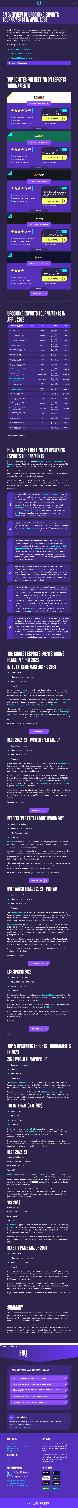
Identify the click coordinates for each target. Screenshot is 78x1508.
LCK (48, 1007)
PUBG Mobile (12, 842)
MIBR (52, 705)
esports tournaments (44, 461)
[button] (39, 293)
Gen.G (16, 1021)
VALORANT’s (12, 1225)
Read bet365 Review (39, 143)
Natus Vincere (12, 705)
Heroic (46, 705)
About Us (27, 1444)
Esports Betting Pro (21, 1417)
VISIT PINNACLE (37, 963)
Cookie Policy (11, 1444)
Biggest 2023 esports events (22, 58)
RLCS (47, 1174)
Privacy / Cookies (13, 1451)
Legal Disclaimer (12, 1448)
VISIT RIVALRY (36, 881)
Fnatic (64, 702)
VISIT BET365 (37, 732)
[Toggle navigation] (75, 3)
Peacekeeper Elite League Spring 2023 (17, 379)
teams (9, 464)
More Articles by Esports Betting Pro (20, 1427)
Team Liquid (43, 783)
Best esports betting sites (21, 49)
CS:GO (23, 690)
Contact (27, 1446)
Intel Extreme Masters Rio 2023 (17, 369)
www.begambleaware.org (16, 1483)
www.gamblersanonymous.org (17, 1485)
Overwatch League (18, 912)
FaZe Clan (57, 702)
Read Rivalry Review (39, 264)
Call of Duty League (15, 408)
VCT (47, 1225)
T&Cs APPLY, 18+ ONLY (49, 123)
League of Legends (49, 995)
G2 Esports (64, 783)
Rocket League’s (13, 1174)
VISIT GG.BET (37, 810)
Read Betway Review (39, 225)
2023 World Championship (52, 1092)
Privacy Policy (12, 1446)
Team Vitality (38, 705)
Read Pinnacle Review (39, 104)
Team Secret (19, 786)
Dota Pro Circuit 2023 (17, 345)
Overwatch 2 (12, 924)
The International (33, 1131)
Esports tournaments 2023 (21, 53)
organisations (58, 461)
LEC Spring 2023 (17, 389)
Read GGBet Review (39, 181)
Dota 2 (9, 1129)
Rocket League (63, 763)
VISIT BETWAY (37, 1029)
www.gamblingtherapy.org (16, 1481)
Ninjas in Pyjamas (25, 705)
